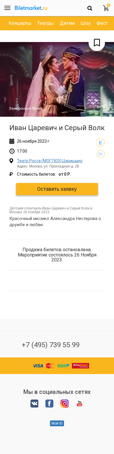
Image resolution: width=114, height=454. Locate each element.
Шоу (86, 23)
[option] (20, 23)
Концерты (20, 23)
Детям (67, 23)
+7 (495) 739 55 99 (51, 345)
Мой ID (57, 423)
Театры (45, 23)
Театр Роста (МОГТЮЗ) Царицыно (49, 160)
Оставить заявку (57, 189)
